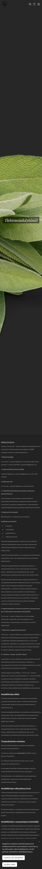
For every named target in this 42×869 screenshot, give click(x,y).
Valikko (38, 4)
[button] (30, 4)
